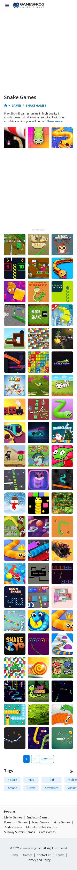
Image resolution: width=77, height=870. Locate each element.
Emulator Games (37, 817)
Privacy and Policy (39, 860)
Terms (60, 855)
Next (44, 759)
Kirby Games (61, 822)
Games (27, 855)
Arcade (12, 788)
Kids (31, 780)
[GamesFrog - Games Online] (28, 5)
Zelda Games (13, 827)
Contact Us (44, 855)
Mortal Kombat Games (41, 827)
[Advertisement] (38, 51)
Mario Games (13, 817)
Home (14, 855)
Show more (55, 121)
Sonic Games (40, 822)
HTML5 (12, 780)
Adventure (51, 788)
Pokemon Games (15, 822)
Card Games (47, 832)
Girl (51, 780)
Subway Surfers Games (19, 832)
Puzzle (31, 788)
